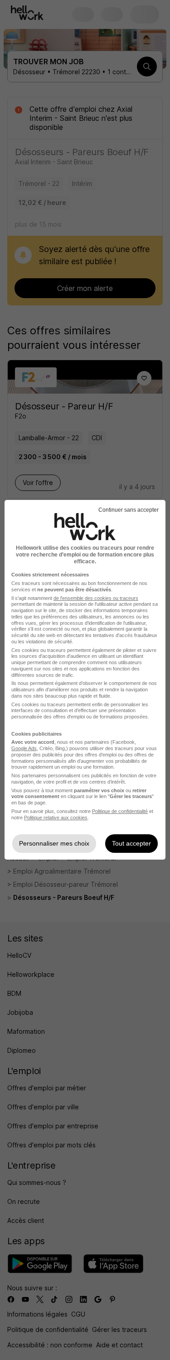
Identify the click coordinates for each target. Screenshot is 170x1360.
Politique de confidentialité (120, 811)
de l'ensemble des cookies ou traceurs (95, 598)
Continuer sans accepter (128, 510)
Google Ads (24, 748)
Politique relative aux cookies (55, 817)
